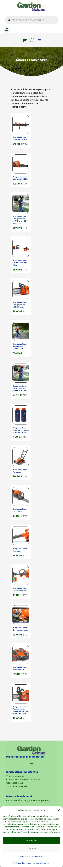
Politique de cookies (22, 863)
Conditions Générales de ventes (23, 779)
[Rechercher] (32, 40)
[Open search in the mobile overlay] (31, 20)
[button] (58, 810)
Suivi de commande (16, 786)
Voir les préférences (31, 856)
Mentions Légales (40, 863)
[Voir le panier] (24, 40)
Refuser (31, 848)
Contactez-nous (14, 783)
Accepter (31, 840)
